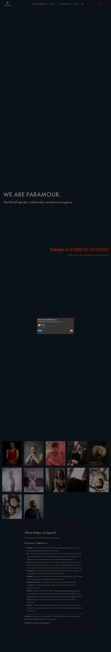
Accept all (71, 330)
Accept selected (40, 330)
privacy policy (60, 321)
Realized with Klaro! (71, 332)
